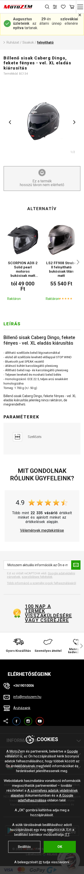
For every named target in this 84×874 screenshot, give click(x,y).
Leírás (12, 323)
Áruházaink (21, 708)
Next (74, 122)
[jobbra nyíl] (75, 262)
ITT (67, 834)
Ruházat (13, 42)
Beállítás (24, 847)
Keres (47, 6)
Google (72, 751)
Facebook (16, 719)
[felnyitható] (42, 120)
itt (40, 862)
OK (59, 847)
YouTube (40, 719)
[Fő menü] (80, 6)
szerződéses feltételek (37, 577)
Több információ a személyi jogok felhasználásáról (41, 583)
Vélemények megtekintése (42, 530)
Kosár (72, 6)
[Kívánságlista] (64, 6)
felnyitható (45, 42)
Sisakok (28, 42)
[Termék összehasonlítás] (55, 6)
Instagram (28, 719)
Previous (9, 122)
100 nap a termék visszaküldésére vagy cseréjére (48, 613)
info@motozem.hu (27, 697)
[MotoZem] (18, 6)
